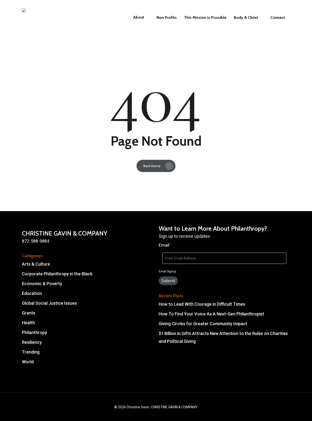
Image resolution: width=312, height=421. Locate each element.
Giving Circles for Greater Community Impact (203, 323)
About (138, 17)
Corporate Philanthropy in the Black (57, 273)
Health (28, 322)
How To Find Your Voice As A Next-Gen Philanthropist (211, 313)
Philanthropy (34, 332)
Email (165, 245)
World (28, 361)
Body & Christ (246, 18)
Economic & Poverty (42, 283)
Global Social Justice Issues (49, 303)
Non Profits (166, 18)
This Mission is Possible (205, 18)
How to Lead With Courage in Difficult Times (202, 304)
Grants (28, 312)
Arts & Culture (36, 264)
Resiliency (32, 342)
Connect (277, 18)
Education (32, 293)
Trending (30, 352)
